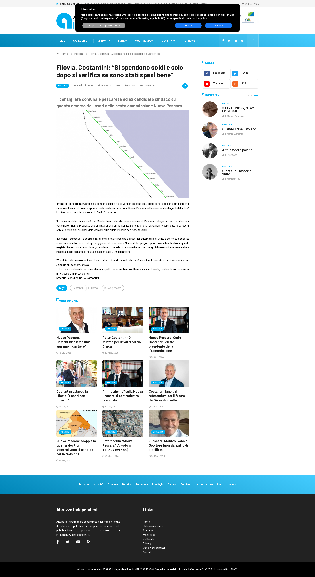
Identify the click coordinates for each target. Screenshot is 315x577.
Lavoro (232, 484)
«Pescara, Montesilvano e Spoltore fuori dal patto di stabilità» (168, 445)
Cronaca (113, 484)
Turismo (84, 484)
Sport (220, 484)
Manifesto (149, 534)
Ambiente (186, 484)
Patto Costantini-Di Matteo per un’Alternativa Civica (121, 342)
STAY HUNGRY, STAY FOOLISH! (238, 109)
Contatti (147, 552)
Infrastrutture (204, 484)
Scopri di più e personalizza (104, 25)
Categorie (80, 40)
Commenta (149, 85)
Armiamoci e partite (237, 150)
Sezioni (102, 40)
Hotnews (189, 40)
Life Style (227, 125)
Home (61, 40)
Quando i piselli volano (239, 129)
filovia (94, 288)
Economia (142, 484)
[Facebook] (223, 40)
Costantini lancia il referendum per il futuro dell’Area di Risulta (167, 396)
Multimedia (143, 40)
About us (148, 530)
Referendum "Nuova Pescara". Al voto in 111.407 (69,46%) (117, 445)
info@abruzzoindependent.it (73, 534)
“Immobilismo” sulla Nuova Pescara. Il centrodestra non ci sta (122, 396)
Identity (166, 40)
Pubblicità (148, 539)
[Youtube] (236, 40)
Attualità (158, 432)
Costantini (78, 288)
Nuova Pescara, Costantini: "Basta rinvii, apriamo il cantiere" (74, 342)
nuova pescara (112, 288)
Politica (78, 53)
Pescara (131, 85)
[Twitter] (229, 40)
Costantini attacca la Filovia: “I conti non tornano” (72, 396)
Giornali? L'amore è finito (236, 172)
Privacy (147, 543)
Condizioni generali (154, 547)
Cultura (226, 104)
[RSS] (242, 40)
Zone (121, 40)
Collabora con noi (153, 526)
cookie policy (199, 18)
